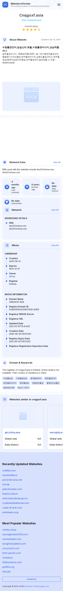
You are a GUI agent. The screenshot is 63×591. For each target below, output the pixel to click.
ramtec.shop (9, 529)
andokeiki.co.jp (10, 512)
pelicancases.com (12, 489)
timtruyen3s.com (11, 552)
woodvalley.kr (10, 475)
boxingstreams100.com (15, 534)
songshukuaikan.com (14, 543)
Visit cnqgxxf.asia (31, 20)
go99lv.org (8, 566)
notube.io (7, 557)
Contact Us (31, 579)
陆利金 (12, 276)
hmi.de (6, 484)
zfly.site (6, 571)
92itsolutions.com (12, 562)
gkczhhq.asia (12, 432)
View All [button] (56, 162)
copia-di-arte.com (12, 507)
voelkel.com (9, 470)
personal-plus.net (12, 479)
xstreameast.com (11, 539)
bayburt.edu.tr (10, 493)
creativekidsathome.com (15, 503)
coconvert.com (10, 548)
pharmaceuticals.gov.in (15, 498)
